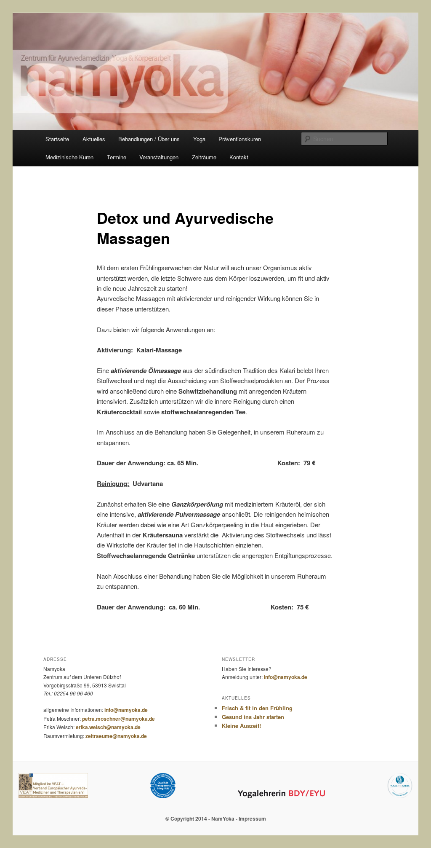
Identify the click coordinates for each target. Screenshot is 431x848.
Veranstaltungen (158, 157)
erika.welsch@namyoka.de (108, 727)
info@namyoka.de (126, 710)
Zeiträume (204, 157)
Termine (116, 157)
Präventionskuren (239, 139)
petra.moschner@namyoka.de (118, 718)
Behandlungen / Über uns (149, 139)
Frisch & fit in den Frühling (257, 708)
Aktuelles (93, 139)
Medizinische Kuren (69, 157)
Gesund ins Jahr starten (253, 717)
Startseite (57, 139)
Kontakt (238, 157)
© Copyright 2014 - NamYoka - (202, 818)
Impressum (252, 818)
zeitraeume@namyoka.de (116, 736)
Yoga (199, 139)
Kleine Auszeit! (241, 726)
